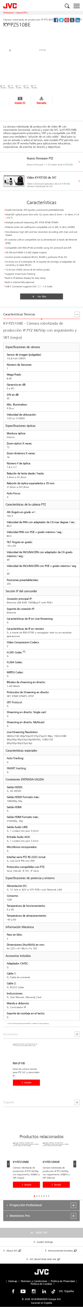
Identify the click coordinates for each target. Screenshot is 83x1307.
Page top (41, 1232)
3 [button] (39, 1196)
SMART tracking (16, 768)
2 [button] (36, 1196)
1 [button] (34, 1196)
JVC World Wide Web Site (43, 1259)
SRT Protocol (14, 702)
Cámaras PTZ (21, 13)
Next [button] (74, 1164)
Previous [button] (8, 1164)
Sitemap (12, 1281)
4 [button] (41, 1196)
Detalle (27, 1082)
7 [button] (48, 1196)
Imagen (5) (20, 102)
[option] (28, 1067)
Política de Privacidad (63, 1281)
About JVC (12, 1250)
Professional (8, 13)
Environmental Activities (60, 1250)
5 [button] (44, 1196)
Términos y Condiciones (34, 1281)
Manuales (41, 102)
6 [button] (46, 1196)
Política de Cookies (41, 1283)
